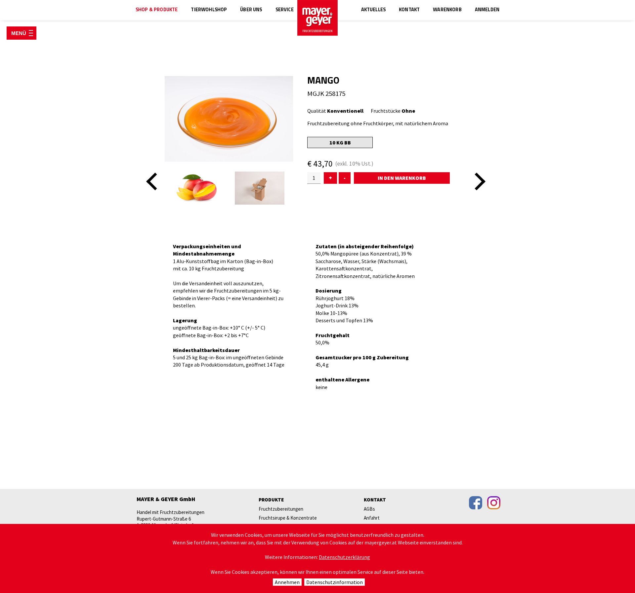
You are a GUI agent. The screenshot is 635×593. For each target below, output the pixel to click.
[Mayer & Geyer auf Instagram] (493, 502)
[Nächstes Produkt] (476, 181)
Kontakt (409, 10)
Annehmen (287, 582)
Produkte (271, 499)
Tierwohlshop (209, 10)
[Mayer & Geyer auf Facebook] (475, 502)
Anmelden (487, 10)
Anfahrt (372, 518)
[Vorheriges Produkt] (155, 181)
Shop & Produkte (157, 10)
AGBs (369, 509)
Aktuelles (373, 10)
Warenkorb (447, 10)
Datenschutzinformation (334, 582)
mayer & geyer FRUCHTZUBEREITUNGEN (317, 18)
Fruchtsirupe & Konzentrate (288, 518)
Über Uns (251, 10)
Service (284, 10)
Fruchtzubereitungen (281, 509)
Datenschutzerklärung (344, 557)
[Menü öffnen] (21, 33)
